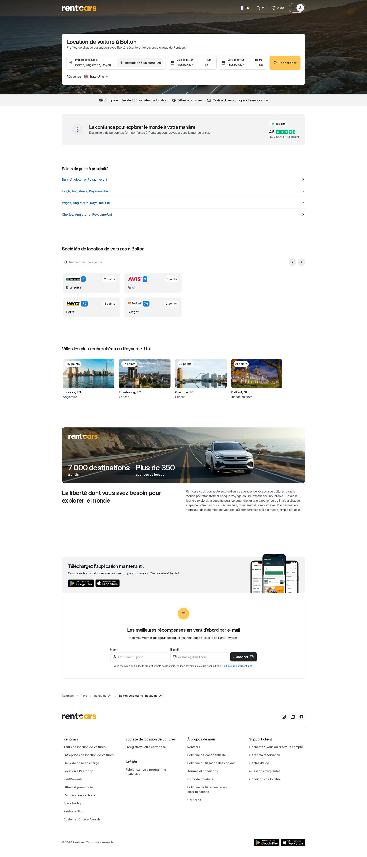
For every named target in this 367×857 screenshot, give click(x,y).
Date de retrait (185, 59)
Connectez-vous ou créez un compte (276, 747)
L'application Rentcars (79, 795)
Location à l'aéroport (78, 771)
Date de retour (235, 59)
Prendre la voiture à (86, 59)
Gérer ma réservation (264, 755)
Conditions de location (265, 779)
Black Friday (72, 803)
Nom (113, 649)
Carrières (194, 800)
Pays (84, 695)
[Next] (301, 262)
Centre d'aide (259, 763)
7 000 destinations (99, 467)
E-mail (174, 649)
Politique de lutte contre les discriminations (207, 789)
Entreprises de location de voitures (88, 755)
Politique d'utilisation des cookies (211, 763)
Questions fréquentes (264, 771)
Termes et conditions (202, 771)
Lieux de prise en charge (81, 763)
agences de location (151, 474)
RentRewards (73, 779)
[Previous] (292, 262)
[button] (281, 123)
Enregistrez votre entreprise (145, 747)
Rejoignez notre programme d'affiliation (145, 772)
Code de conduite (200, 779)
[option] (183, 179)
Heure (208, 59)
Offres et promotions (78, 787)
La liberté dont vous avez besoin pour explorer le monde (111, 496)
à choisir (74, 474)
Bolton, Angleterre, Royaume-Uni (141, 695)
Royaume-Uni (103, 695)
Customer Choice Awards (81, 819)
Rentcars (68, 695)
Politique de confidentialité (237, 666)
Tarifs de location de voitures (84, 747)
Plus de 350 (155, 467)
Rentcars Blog (73, 811)
